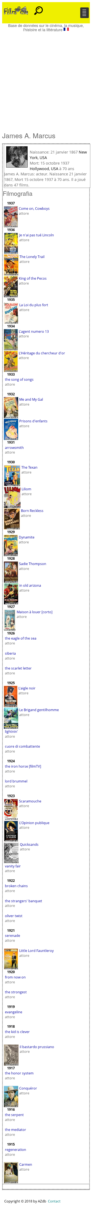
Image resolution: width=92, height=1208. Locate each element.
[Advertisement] (46, 79)
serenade (12, 935)
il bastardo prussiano (37, 1046)
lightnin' (11, 731)
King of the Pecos (33, 278)
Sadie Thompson (32, 563)
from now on (15, 977)
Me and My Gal (31, 399)
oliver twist (13, 915)
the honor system (19, 1073)
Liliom (26, 489)
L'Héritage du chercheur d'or (42, 353)
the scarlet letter (18, 668)
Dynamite (26, 537)
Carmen (25, 1164)
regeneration (15, 1149)
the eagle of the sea (20, 638)
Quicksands (29, 844)
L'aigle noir (27, 688)
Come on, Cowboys (34, 208)
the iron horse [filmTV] (23, 766)
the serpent (14, 1114)
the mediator (15, 1129)
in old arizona (30, 585)
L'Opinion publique (34, 822)
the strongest (16, 992)
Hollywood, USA (44, 168)
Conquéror (28, 1088)
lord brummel (16, 781)
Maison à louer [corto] (34, 612)
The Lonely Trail (32, 256)
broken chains (16, 886)
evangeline (13, 1012)
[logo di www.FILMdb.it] (16, 10)
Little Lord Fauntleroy (36, 950)
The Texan (29, 467)
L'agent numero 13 (34, 331)
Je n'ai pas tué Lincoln (36, 235)
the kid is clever (17, 1031)
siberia (10, 653)
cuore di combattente (22, 746)
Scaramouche (30, 801)
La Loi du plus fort (33, 305)
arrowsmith (14, 447)
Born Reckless (32, 510)
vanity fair (13, 866)
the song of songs (19, 379)
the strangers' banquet (23, 901)
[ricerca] (38, 8)
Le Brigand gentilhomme (39, 710)
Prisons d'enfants (33, 421)
